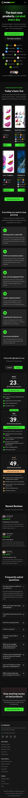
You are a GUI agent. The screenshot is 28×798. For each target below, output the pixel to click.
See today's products (14, 38)
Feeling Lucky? (4, 754)
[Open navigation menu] (25, 2)
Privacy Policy (19, 793)
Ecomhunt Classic (5, 744)
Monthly (9, 367)
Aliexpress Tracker (5, 749)
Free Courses (4, 766)
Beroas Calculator (5, 764)
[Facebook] (2, 736)
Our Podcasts (4, 771)
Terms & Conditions (10, 793)
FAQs (2, 786)
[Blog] (10, 736)
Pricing (3, 781)
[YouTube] (6, 736)
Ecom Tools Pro (5, 783)
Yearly (18, 367)
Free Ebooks (4, 769)
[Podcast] (14, 736)
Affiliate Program (5, 778)
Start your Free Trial (13, 34)
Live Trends (4, 751)
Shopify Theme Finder (6, 761)
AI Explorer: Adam (5, 746)
